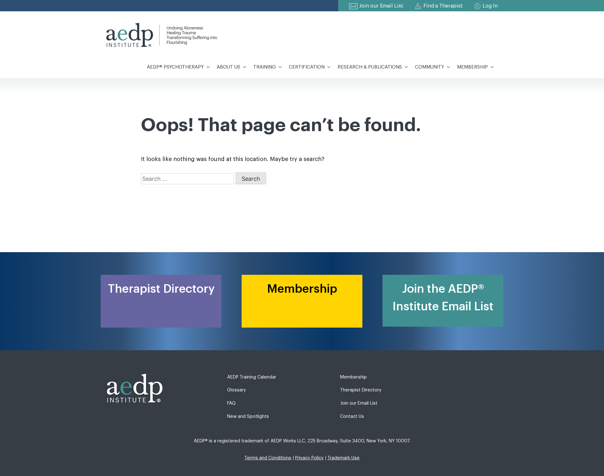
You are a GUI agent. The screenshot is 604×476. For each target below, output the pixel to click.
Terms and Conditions (267, 458)
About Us (228, 67)
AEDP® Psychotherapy (175, 67)
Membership (472, 67)
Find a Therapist (443, 5)
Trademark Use (343, 458)
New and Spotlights (248, 416)
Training (264, 67)
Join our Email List (381, 5)
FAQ (231, 403)
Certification (307, 67)
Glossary (236, 390)
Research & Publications (370, 67)
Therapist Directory (361, 390)
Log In (490, 5)
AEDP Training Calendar (251, 377)
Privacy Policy (309, 458)
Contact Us (352, 416)
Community (429, 67)
